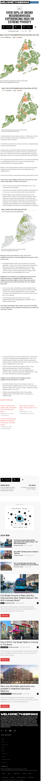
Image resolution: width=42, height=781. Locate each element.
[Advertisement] (21, 334)
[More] (35, 27)
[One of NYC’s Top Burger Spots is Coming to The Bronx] (6, 555)
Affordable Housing (6, 693)
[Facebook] (1, 731)
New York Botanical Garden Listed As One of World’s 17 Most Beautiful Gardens (7, 489)
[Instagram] (15, 731)
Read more (5, 615)
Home (17, 6)
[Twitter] (6, 731)
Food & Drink (4, 647)
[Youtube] (10, 731)
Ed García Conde (14, 31)
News (21, 6)
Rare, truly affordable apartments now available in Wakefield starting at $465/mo (26, 564)
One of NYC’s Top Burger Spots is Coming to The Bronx (26, 552)
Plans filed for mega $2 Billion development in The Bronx (28, 407)
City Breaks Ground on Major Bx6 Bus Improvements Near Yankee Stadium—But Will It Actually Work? (26, 541)
